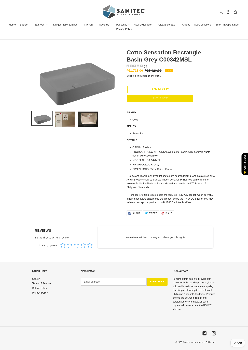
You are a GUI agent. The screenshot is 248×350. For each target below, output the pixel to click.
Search (36, 278)
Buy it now (160, 98)
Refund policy (39, 288)
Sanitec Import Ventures (194, 342)
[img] (135, 66)
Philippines (211, 342)
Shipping (131, 75)
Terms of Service (41, 283)
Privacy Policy (40, 292)
